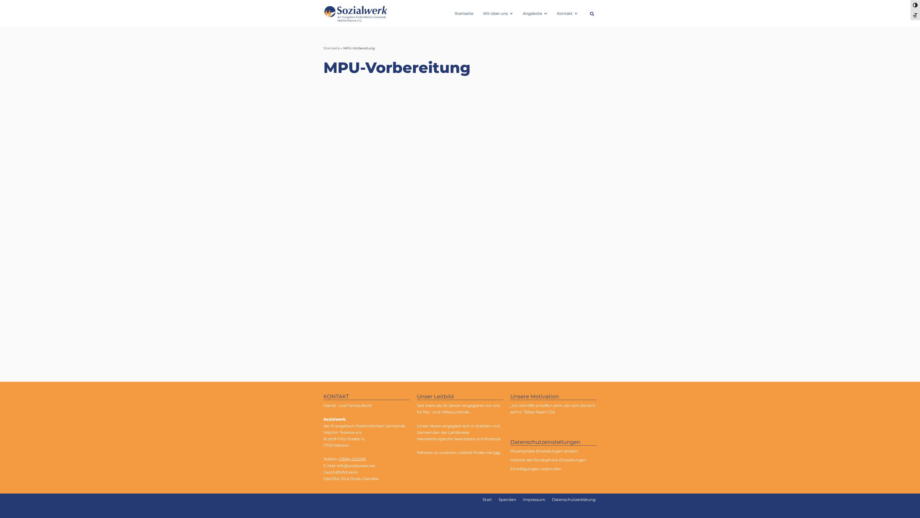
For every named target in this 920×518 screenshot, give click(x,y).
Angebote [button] (532, 13)
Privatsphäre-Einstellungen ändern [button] (544, 451)
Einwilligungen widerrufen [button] (535, 469)
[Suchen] (592, 14)
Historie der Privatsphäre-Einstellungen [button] (548, 460)
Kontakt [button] (565, 13)
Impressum (534, 499)
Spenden (507, 499)
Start (487, 499)
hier (496, 452)
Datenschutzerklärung (574, 499)
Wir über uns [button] (495, 13)
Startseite (464, 13)
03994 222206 (352, 459)
